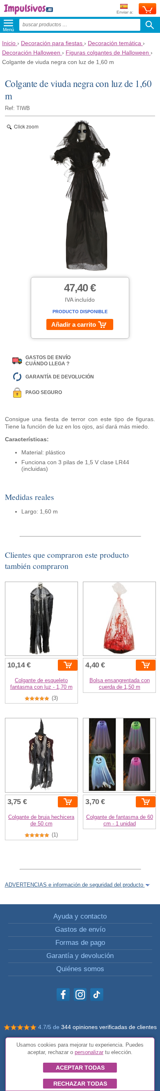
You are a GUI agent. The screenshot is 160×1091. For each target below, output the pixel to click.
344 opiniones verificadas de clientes (109, 1027)
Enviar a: (125, 12)
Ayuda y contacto (80, 916)
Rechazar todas (80, 1083)
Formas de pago (80, 943)
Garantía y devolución (80, 956)
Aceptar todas (80, 1067)
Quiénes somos (80, 969)
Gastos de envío (80, 929)
